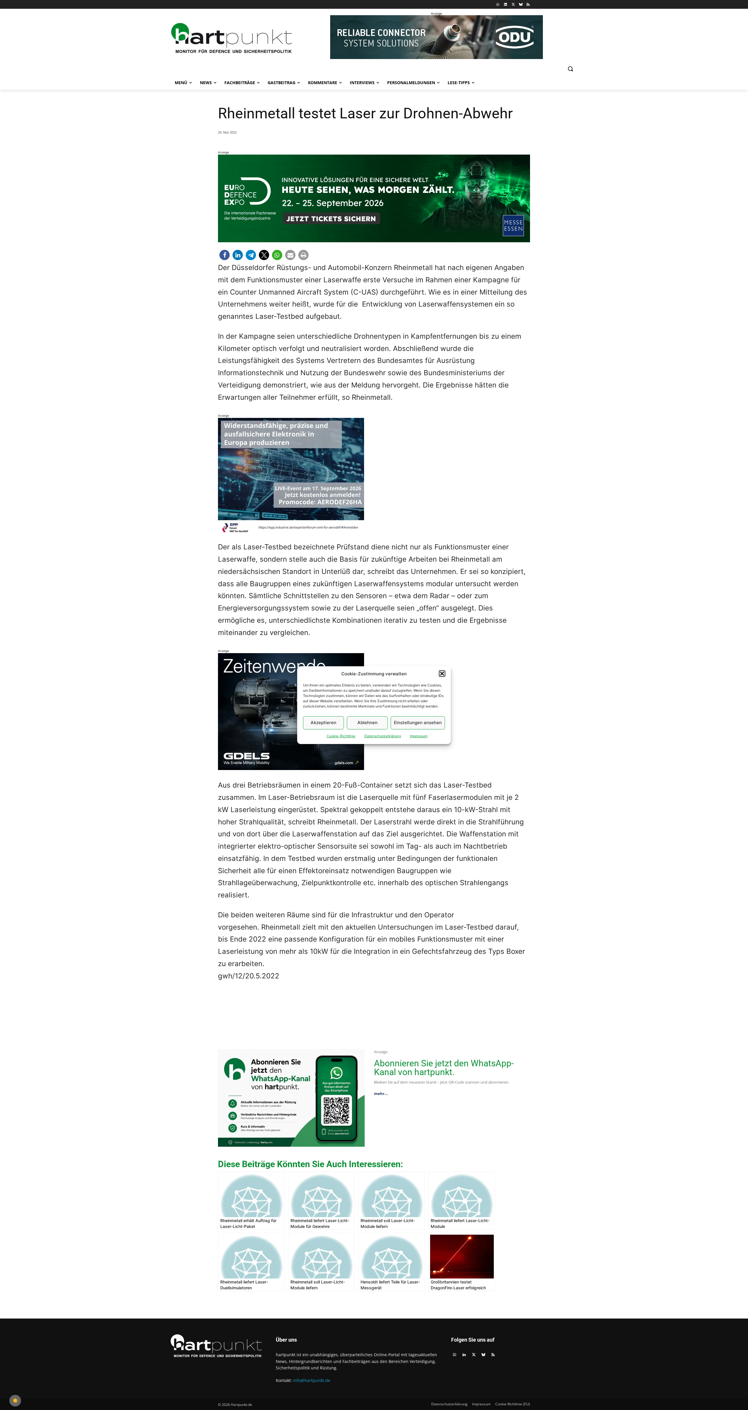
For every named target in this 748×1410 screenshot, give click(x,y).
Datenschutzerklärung (382, 736)
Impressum (418, 736)
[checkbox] (15, 1400)
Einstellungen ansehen (418, 722)
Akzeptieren (323, 722)
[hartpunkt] (232, 38)
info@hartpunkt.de (311, 1380)
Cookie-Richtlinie (341, 736)
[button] (442, 674)
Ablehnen (367, 722)
